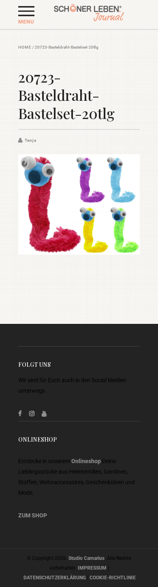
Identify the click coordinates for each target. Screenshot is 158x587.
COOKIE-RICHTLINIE (113, 578)
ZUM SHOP (32, 515)
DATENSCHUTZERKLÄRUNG (54, 578)
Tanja (30, 140)
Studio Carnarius (86, 558)
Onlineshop (86, 461)
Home (25, 47)
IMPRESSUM (92, 568)
